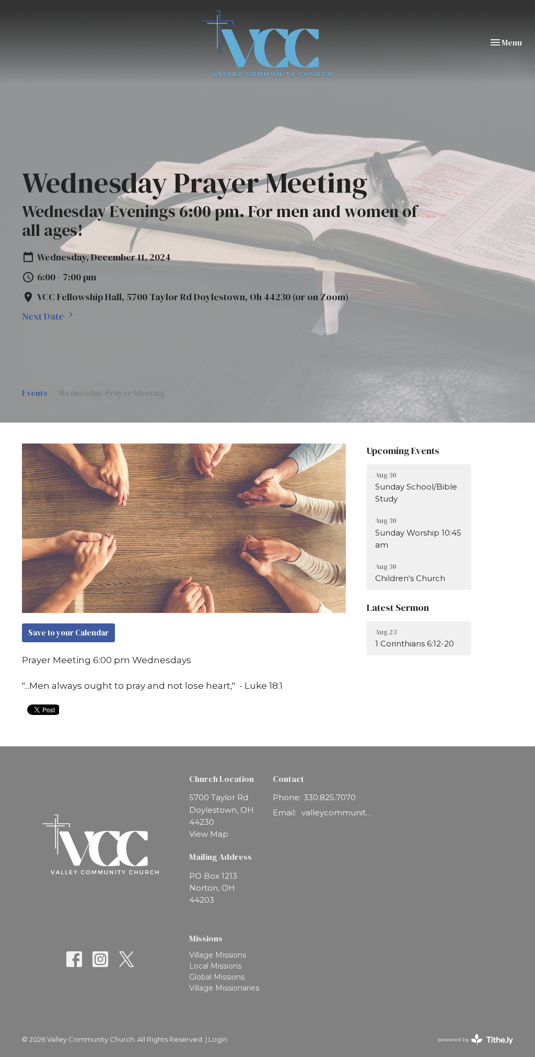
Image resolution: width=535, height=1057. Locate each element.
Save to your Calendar (68, 632)
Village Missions (217, 955)
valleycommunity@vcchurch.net (337, 812)
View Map (208, 834)
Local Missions (215, 966)
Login (217, 1039)
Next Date (44, 316)
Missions (206, 938)
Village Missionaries (224, 988)
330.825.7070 (330, 797)
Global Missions (217, 977)
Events (35, 393)
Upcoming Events (403, 450)
